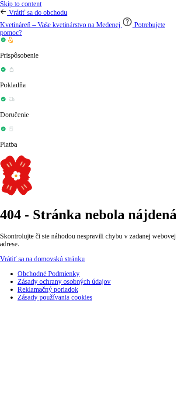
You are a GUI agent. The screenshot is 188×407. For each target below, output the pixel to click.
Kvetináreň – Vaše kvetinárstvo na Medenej (61, 24)
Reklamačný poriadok (47, 289)
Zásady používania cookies (54, 297)
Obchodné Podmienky (48, 273)
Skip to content (21, 3)
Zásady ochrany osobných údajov (64, 281)
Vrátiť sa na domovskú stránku (42, 258)
